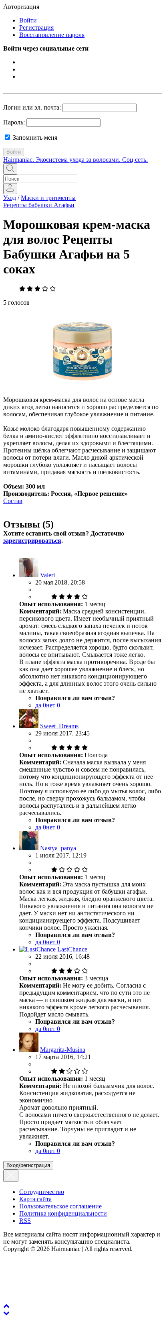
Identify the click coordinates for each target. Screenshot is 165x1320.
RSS (25, 1220)
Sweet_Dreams (59, 726)
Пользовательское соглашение (60, 1206)
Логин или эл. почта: (32, 107)
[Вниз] (6, 1313)
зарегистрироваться (32, 540)
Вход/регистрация (28, 1165)
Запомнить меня (34, 137)
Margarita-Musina (62, 1049)
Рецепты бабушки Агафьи (38, 205)
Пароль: (14, 122)
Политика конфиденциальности (63, 1213)
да (40, 705)
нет (53, 705)
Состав (12, 500)
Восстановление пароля (52, 34)
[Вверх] (6, 1305)
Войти (28, 20)
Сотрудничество (41, 1191)
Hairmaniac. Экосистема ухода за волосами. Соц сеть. (75, 159)
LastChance (72, 949)
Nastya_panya (58, 848)
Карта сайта (35, 1199)
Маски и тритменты (48, 197)
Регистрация (36, 27)
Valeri (47, 575)
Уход (9, 197)
